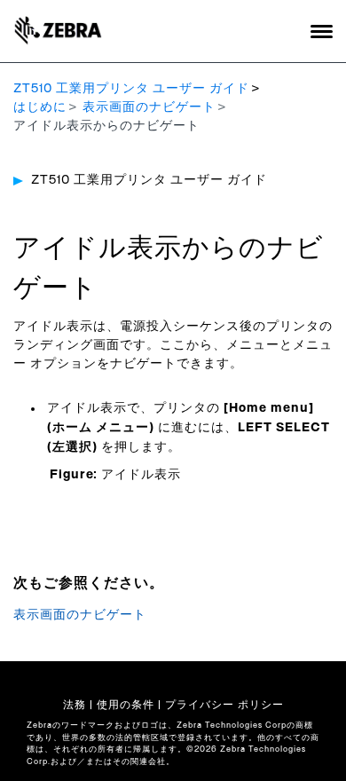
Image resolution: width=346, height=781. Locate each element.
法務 (74, 704)
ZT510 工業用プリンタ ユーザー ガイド (131, 89)
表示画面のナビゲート (149, 107)
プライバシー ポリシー (224, 704)
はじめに (40, 107)
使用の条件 (125, 704)
